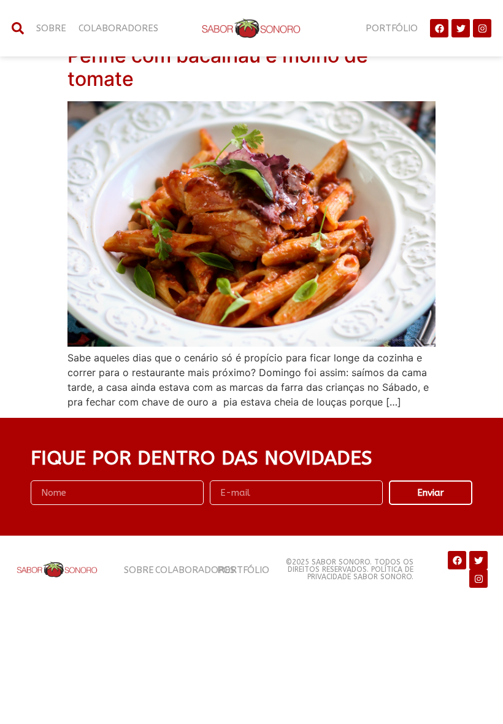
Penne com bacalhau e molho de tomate (217, 67)
